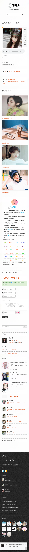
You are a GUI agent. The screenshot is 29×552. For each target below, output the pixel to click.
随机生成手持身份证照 (12, 353)
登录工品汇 (23, 246)
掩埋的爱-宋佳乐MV (6, 143)
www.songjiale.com (15, 209)
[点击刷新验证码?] (17, 312)
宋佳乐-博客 (11, 342)
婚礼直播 (23, 242)
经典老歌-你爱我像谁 (7, 168)
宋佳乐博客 (10, 229)
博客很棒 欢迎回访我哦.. (12, 432)
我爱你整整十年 (5, 192)
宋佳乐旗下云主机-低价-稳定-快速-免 (9, 504)
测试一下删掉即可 (8, 480)
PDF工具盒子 (11, 246)
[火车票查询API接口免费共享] (14, 528)
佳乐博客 (8, 235)
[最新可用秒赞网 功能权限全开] (4, 523)
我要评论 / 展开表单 (11, 278)
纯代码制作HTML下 (12, 349)
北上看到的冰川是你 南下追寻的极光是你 (18, 382)
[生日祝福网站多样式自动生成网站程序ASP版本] (24, 528)
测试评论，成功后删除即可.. (13, 416)
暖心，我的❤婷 (13, 372)
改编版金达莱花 (11, 79)
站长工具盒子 (11, 242)
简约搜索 (6, 246)
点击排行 (10, 396)
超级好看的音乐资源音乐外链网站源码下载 (10, 507)
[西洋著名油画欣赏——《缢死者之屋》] (19, 528)
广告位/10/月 (6, 249)
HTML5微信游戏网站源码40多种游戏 (9, 510)
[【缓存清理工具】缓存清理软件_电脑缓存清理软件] (19, 523)
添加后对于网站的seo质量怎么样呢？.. (15, 421)
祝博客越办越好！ (8, 491)
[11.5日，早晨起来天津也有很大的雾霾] (9, 534)
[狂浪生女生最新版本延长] (4, 534)
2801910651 (22, 212)
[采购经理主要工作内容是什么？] (9, 523)
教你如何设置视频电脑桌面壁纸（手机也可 (10, 513)
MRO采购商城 (17, 242)
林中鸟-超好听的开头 (7, 118)
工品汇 (17, 246)
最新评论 (4, 396)
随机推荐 (16, 396)
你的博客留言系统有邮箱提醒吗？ (11, 485)
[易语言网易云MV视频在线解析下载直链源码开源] (4, 528)
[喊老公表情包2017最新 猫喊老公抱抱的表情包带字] (24, 523)
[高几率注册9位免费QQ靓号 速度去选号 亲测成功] (9, 528)
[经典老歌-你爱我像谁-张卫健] (14, 523)
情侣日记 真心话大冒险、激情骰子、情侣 (9, 501)
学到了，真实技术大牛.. (12, 427)
